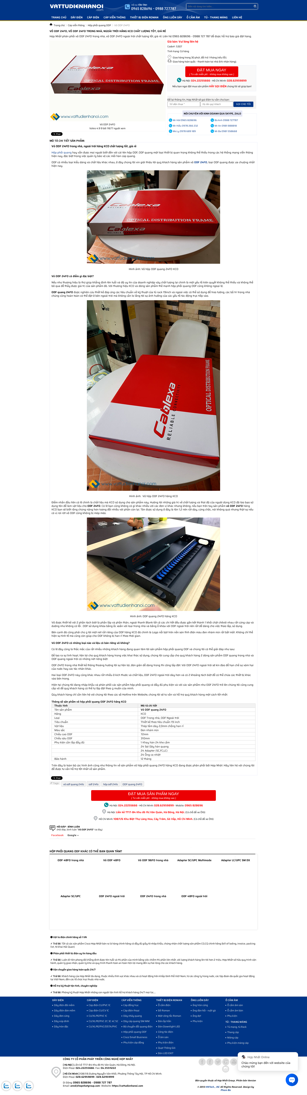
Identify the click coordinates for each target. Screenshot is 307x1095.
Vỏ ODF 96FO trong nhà (153, 860)
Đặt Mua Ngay (211, 72)
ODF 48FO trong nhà (71, 860)
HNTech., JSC (213, 1087)
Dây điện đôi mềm (64, 1005)
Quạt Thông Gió (166, 1048)
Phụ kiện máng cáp (238, 1043)
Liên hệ (237, 17)
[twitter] (217, 1061)
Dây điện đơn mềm (64, 1010)
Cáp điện (93, 17)
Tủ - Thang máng (216, 17)
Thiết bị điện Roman (144, 17)
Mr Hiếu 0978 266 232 (185, 126)
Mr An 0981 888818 (226, 126)
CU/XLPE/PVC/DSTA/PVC (103, 1026)
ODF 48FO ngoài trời (194, 896)
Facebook (57, 835)
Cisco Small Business (135, 1037)
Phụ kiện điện (165, 1042)
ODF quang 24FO (132, 784)
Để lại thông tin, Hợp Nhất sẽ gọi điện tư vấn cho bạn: (198, 100)
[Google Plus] (225, 1061)
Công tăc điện (165, 1032)
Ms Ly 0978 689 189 (184, 131)
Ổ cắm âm (193, 17)
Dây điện (77, 17)
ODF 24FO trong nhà (153, 896)
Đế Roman (164, 1010)
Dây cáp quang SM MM (136, 1021)
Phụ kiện (198, 1021)
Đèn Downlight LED (169, 1026)
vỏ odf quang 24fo (73, 784)
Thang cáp (233, 1032)
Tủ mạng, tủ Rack (237, 1027)
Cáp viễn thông (115, 17)
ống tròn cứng (200, 1005)
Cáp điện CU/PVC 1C (100, 1005)
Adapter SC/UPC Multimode (194, 860)
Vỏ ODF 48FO (111, 860)
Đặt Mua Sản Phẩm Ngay (153, 795)
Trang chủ (58, 17)
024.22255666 (200, 80)
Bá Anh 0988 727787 (226, 120)
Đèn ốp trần (164, 1021)
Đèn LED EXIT (165, 1053)
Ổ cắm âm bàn (235, 1010)
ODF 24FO (200, 162)
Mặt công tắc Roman (169, 1016)
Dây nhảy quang (132, 1016)
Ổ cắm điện (164, 1005)
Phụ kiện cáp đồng (133, 1042)
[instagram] (225, 1069)
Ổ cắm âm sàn (235, 1005)
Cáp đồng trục (131, 1005)
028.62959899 (237, 80)
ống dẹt (197, 1016)
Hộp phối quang (62, 152)
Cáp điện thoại (131, 1010)
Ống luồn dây (172, 17)
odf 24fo (93, 784)
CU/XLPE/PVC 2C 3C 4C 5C (103, 1021)
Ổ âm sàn (163, 1037)
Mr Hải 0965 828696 (185, 120)
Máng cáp (232, 1037)
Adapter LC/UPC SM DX (235, 860)
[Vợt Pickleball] (202, 1061)
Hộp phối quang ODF (135, 1032)
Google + (73, 835)
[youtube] (233, 1061)
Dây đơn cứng (61, 1016)
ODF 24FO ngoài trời (112, 896)
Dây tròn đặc (61, 1026)
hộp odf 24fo (110, 784)
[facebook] (210, 1061)
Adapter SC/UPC (71, 896)
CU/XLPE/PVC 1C (98, 1016)
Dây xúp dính (61, 1021)
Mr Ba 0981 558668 (226, 131)
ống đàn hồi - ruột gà (204, 1010)
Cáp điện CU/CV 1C (99, 1010)
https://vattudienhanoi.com (127, 1086)
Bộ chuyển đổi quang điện (137, 1026)
